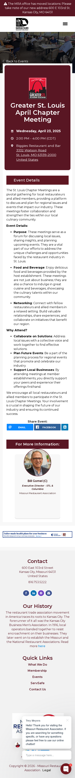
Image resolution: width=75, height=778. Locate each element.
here (41, 646)
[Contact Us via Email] (48, 593)
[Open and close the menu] (56, 24)
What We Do (37, 664)
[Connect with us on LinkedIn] (33, 593)
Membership (37, 670)
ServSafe (38, 683)
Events (37, 677)
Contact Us (37, 689)
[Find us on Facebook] (26, 593)
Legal (46, 770)
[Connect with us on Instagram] (41, 593)
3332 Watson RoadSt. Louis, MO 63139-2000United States (36, 154)
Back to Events (17, 61)
